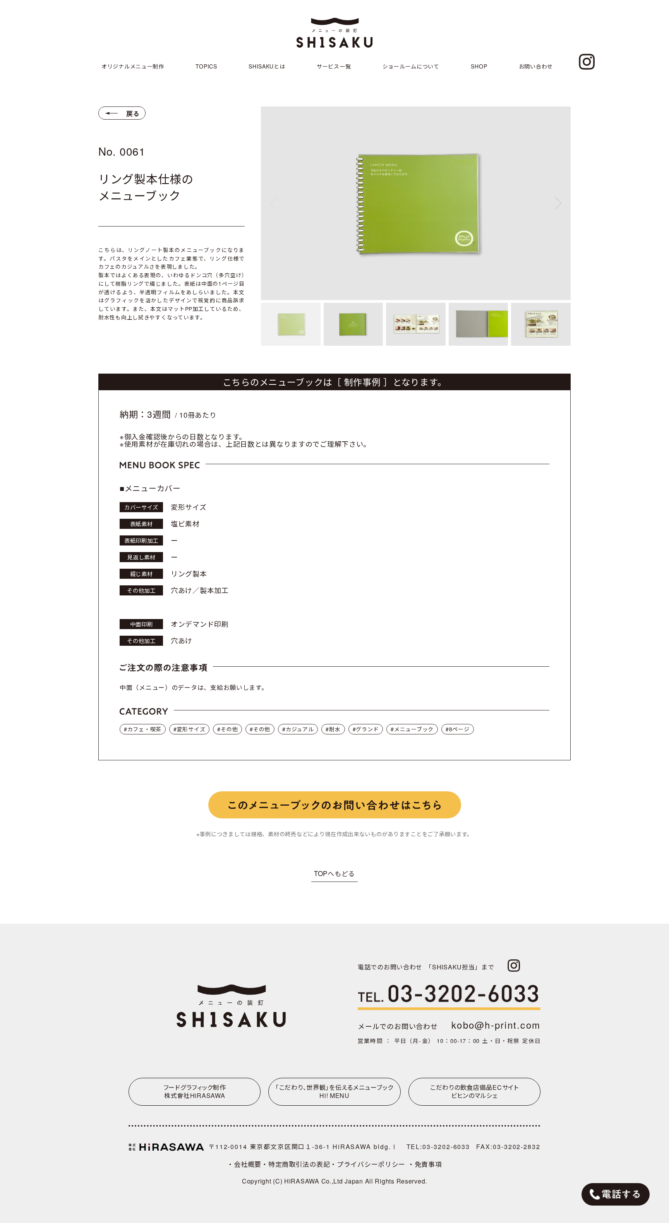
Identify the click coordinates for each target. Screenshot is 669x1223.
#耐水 (333, 729)
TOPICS (206, 66)
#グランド (366, 729)
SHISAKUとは (267, 66)
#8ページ (458, 729)
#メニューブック (412, 729)
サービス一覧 (334, 66)
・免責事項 (425, 1164)
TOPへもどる (334, 873)
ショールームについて (411, 66)
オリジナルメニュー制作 (132, 66)
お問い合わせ (536, 66)
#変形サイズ (189, 729)
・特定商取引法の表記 (295, 1164)
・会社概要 (244, 1164)
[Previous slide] (273, 203)
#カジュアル (298, 729)
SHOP (479, 66)
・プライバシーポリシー (369, 1164)
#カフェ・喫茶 (142, 729)
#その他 (227, 729)
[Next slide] (558, 203)
